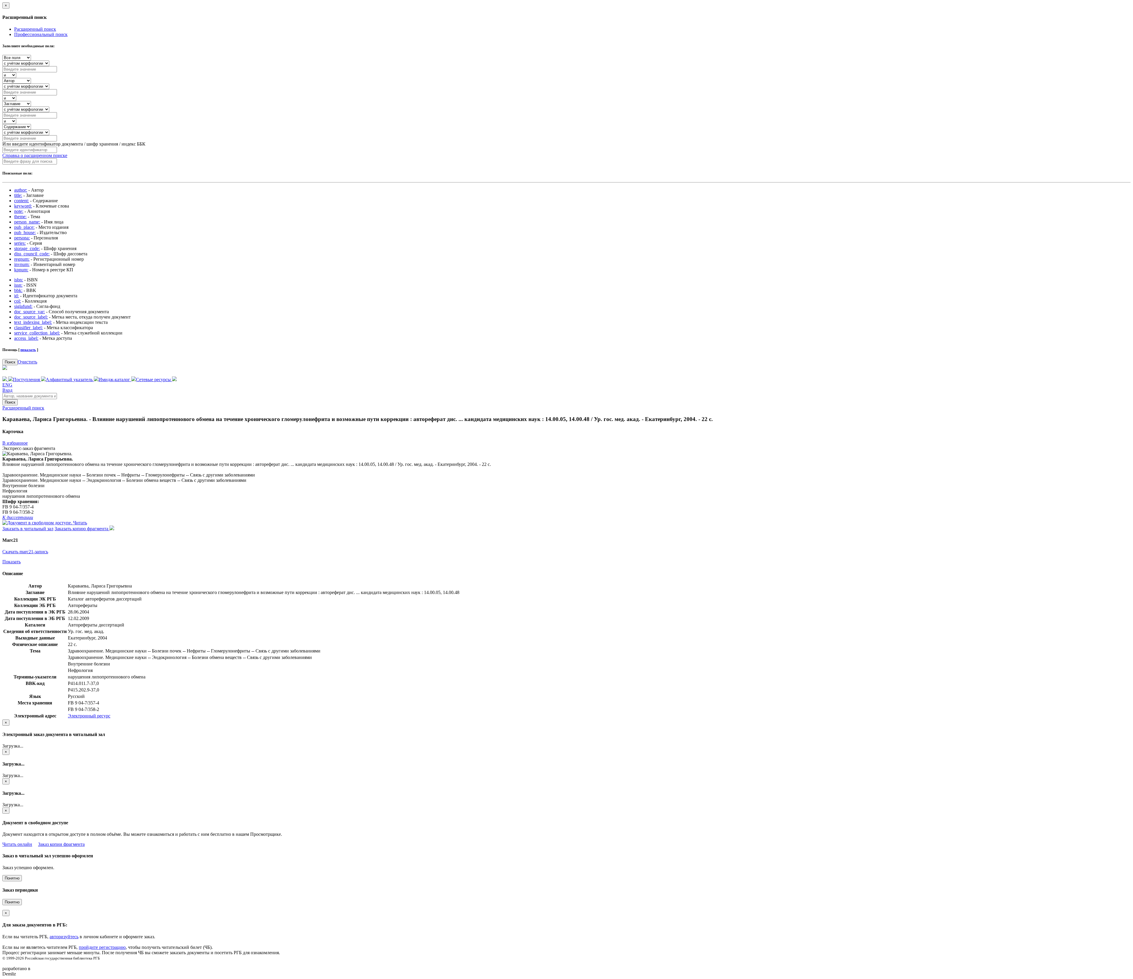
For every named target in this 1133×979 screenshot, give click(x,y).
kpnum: (21, 269)
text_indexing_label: (33, 322)
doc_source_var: (29, 311)
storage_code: (27, 248)
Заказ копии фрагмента (61, 844)
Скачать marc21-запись (25, 551)
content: (21, 200)
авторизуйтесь (64, 936)
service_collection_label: (37, 332)
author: (20, 189)
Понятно (12, 878)
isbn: (18, 279)
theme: (20, 216)
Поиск (10, 362)
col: (17, 301)
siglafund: (23, 306)
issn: (18, 285)
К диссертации (17, 517)
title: (18, 195)
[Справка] (174, 379)
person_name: (27, 221)
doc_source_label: (31, 316)
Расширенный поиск (35, 29)
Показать (11, 561)
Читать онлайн (17, 844)
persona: (22, 237)
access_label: (26, 338)
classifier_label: (28, 327)
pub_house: (25, 232)
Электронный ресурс (89, 715)
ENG (7, 384)
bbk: (18, 290)
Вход (7, 390)
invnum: (22, 264)
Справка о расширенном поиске (34, 155)
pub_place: (24, 227)
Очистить (27, 361)
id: (16, 295)
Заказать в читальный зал (27, 528)
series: (20, 243)
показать (28, 349)
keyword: (23, 205)
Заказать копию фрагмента (82, 528)
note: (18, 211)
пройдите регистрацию (102, 947)
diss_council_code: (32, 253)
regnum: (22, 259)
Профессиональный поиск (41, 34)
